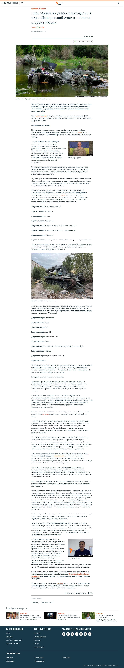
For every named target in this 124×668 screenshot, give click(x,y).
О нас (8, 633)
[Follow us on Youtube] (63, 634)
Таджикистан (38, 657)
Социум (36, 643)
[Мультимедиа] (118, 3)
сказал (79, 132)
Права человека (39, 647)
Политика (61, 613)
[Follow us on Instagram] (68, 634)
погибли (60, 583)
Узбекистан (66, 657)
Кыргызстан (10, 661)
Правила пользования (13, 643)
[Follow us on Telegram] (76, 634)
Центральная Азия (38, 9)
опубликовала (59, 456)
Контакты (9, 636)
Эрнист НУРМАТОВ (37, 27)
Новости (36, 633)
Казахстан (23, 613)
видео (63, 195)
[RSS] (89, 634)
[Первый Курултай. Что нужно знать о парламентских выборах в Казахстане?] (50, 615)
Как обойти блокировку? (14, 640)
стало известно (41, 116)
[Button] (88, 36)
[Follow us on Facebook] (72, 634)
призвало (45, 414)
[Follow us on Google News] (85, 634)
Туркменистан (39, 661)
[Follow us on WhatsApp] (81, 634)
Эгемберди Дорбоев (76, 574)
